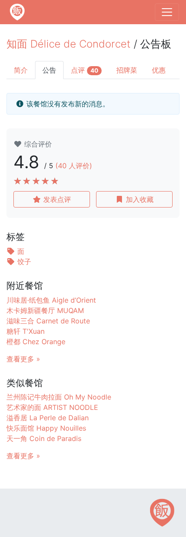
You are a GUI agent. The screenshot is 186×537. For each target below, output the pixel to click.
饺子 (23, 261)
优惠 (159, 70)
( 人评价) (73, 165)
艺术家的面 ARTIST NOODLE (52, 407)
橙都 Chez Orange (35, 341)
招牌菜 (126, 70)
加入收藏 (139, 199)
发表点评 (56, 199)
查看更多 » (23, 359)
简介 (21, 70)
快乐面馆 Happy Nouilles (46, 428)
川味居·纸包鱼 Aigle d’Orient (51, 300)
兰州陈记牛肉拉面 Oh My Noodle (58, 397)
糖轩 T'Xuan (25, 331)
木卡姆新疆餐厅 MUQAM (45, 310)
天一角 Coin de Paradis (43, 438)
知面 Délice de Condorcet (68, 44)
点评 (84, 70)
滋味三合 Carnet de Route (48, 320)
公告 (49, 70)
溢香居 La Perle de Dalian (47, 417)
